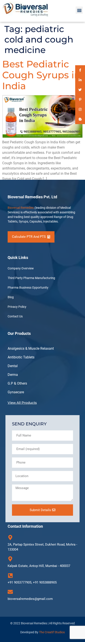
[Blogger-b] (80, 119)
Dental (13, 366)
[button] (79, 10)
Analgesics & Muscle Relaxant (31, 348)
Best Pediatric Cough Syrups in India (41, 75)
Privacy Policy (17, 306)
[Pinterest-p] (80, 99)
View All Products (22, 403)
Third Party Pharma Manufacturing (31, 278)
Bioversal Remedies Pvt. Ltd (32, 197)
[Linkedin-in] (80, 80)
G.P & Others (17, 383)
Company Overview (21, 268)
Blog (11, 297)
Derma (13, 375)
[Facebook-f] (80, 70)
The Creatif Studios (52, 632)
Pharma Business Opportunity (28, 287)
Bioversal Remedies (21, 207)
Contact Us (15, 316)
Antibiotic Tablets (21, 357)
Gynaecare (16, 392)
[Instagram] (80, 109)
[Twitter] (80, 90)
